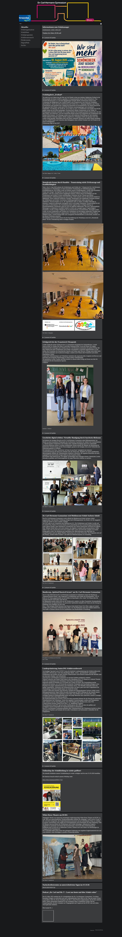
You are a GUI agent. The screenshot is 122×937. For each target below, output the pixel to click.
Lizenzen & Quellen (50, 37)
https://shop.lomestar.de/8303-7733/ (53, 780)
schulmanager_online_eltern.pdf (52, 30)
